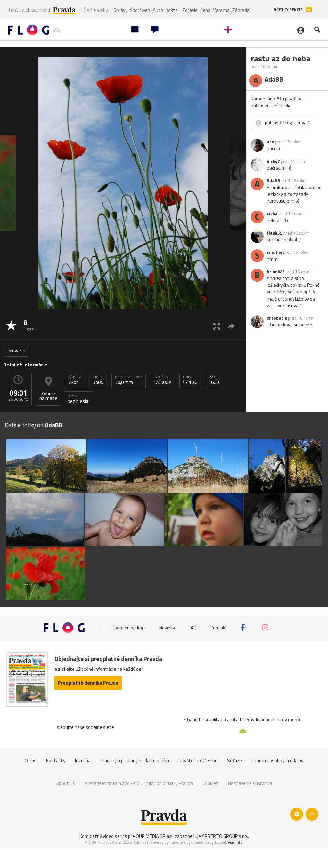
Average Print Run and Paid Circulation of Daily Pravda (139, 783)
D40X (98, 380)
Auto (158, 10)
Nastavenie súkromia (250, 783)
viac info (235, 842)
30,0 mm (128, 380)
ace (270, 142)
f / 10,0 (190, 380)
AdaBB (273, 180)
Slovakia (16, 350)
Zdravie (190, 10)
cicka (272, 213)
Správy (120, 10)
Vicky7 (273, 161)
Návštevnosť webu (198, 760)
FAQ (193, 627)
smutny (274, 252)
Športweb (140, 10)
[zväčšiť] (216, 326)
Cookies (210, 783)
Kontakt (218, 627)
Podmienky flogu (128, 627)
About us (65, 783)
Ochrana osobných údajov (277, 760)
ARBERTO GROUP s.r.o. (225, 836)
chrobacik (277, 318)
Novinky (167, 627)
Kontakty (55, 760)
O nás (31, 760)
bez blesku (79, 399)
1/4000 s (162, 380)
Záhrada (241, 10)
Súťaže (234, 760)
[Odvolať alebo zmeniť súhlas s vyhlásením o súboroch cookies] (296, 814)
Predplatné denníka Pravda (88, 682)
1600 (214, 380)
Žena (205, 10)
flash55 (275, 233)
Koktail (173, 10)
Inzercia (83, 760)
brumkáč (275, 272)
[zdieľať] (231, 326)
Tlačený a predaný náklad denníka (134, 760)
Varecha (221, 10)
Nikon (74, 380)
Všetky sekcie (289, 10)
